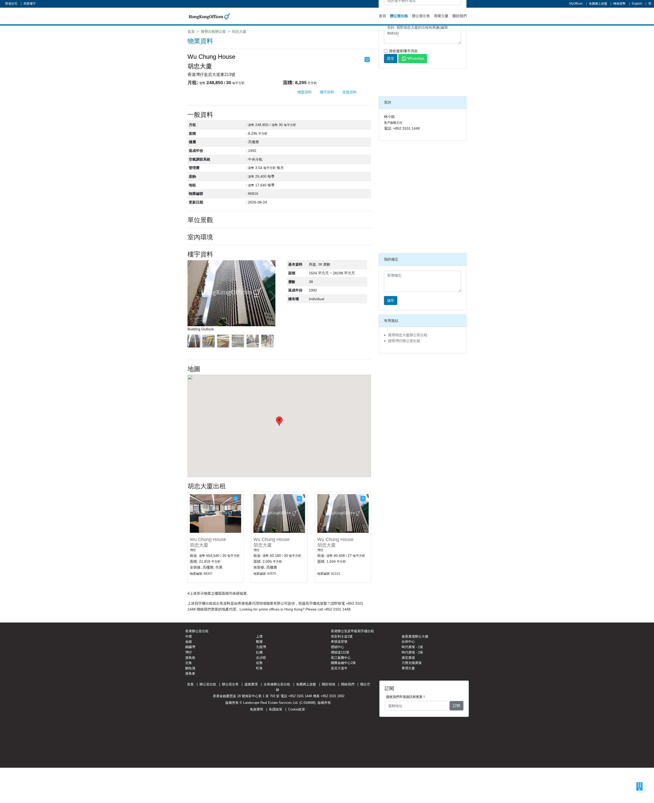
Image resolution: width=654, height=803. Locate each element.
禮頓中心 (337, 647)
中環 (188, 636)
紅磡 (259, 652)
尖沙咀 (261, 658)
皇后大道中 (339, 668)
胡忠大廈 (199, 545)
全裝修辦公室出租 (277, 684)
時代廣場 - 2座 (412, 652)
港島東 (190, 673)
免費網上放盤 (598, 3)
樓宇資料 (327, 92)
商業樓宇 (30, 3)
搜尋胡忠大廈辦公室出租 (407, 335)
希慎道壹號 (339, 641)
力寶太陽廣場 (412, 663)
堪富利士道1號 (342, 636)
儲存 (390, 300)
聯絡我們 (347, 684)
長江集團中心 (341, 658)
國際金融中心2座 (343, 663)
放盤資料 (349, 92)
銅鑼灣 (190, 647)
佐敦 (259, 663)
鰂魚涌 (190, 668)
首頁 (382, 16)
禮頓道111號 (340, 652)
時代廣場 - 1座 (412, 647)
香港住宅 (11, 3)
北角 (188, 663)
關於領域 (328, 684)
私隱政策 (275, 709)
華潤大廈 (408, 668)
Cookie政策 (296, 709)
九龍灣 (261, 647)
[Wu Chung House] (215, 513)
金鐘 (188, 641)
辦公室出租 (399, 16)
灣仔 (188, 652)
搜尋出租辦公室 (213, 31)
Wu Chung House (208, 539)
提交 (390, 58)
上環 (259, 636)
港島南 (190, 658)
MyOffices (576, 3)
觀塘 (259, 641)
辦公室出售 (421, 16)
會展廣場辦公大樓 (415, 636)
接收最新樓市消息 (403, 51)
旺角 (259, 668)
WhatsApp (415, 58)
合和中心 (408, 641)
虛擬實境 (251, 684)
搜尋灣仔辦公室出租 (404, 341)
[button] (271, 296)
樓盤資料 (304, 92)
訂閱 (456, 706)
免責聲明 (256, 709)
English (637, 3)
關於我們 (459, 16)
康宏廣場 (408, 658)
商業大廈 (441, 16)
